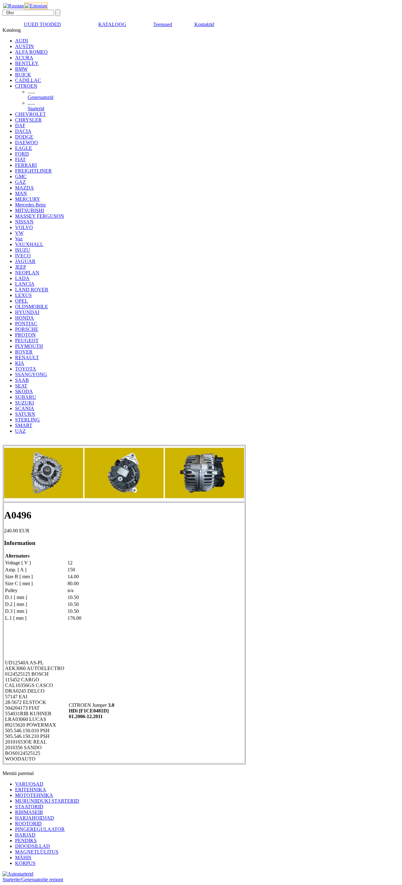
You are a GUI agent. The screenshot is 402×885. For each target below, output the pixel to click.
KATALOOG (112, 24)
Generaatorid (40, 97)
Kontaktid (204, 24)
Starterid (36, 108)
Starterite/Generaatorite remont (33, 879)
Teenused (162, 24)
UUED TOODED (42, 24)
